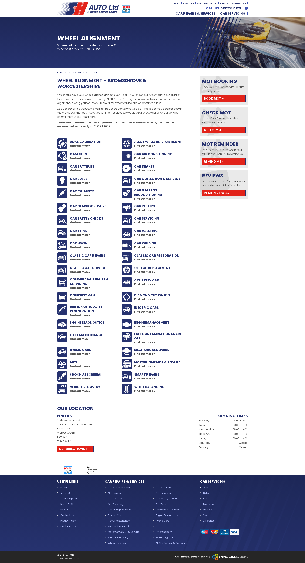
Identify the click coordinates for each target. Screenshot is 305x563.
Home (176, 3)
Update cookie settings (70, 558)
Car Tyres (161, 504)
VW (205, 515)
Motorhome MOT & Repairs (123, 532)
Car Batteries (163, 487)
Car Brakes (114, 493)
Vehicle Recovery (118, 537)
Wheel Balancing (117, 543)
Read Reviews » (216, 193)
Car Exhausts (163, 493)
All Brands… (209, 521)
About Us (188, 3)
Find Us (224, 3)
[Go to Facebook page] (246, 8)
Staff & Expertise (207, 3)
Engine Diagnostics (167, 515)
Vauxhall (208, 509)
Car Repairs (115, 498)
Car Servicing (232, 13)
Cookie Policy (68, 526)
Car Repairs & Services (195, 13)
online (61, 126)
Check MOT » (214, 130)
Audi (205, 487)
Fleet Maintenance (119, 521)
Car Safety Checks (167, 498)
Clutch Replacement (120, 509)
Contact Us (239, 3)
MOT (158, 526)
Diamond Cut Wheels (168, 509)
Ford (205, 498)
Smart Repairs (164, 532)
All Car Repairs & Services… (171, 543)
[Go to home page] (93, 8)
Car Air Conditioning (119, 487)
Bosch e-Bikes (68, 504)
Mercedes (209, 504)
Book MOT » (214, 98)
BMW (206, 493)
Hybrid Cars (162, 521)
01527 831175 (223, 8)
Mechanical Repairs (119, 526)
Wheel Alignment (166, 537)
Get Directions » (73, 449)
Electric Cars (115, 515)
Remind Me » (213, 161)
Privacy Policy (68, 521)
